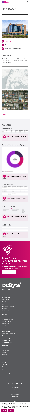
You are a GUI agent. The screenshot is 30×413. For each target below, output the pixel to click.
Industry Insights (15, 394)
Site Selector (5, 323)
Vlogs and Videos (6, 348)
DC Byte (4, 362)
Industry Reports (6, 335)
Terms (3, 292)
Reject (11, 410)
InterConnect (7, 41)
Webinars (4, 354)
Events (4, 352)
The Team (4, 364)
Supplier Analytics (6, 321)
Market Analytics (6, 317)
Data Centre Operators (8, 301)
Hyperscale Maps (6, 338)
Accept (4, 410)
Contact (4, 370)
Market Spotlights (6, 340)
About (15, 399)
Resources (15, 396)
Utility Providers (6, 310)
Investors (4, 304)
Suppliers (4, 308)
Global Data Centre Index (8, 333)
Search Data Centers (15, 392)
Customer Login (6, 373)
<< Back (4, 114)
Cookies (13, 292)
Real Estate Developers (8, 306)
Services (15, 389)
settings (13, 407)
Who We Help (15, 387)
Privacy (8, 292)
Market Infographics (7, 342)
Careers (4, 366)
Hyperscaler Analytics (7, 319)
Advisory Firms (5, 299)
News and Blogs (6, 350)
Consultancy (5, 325)
